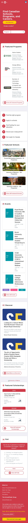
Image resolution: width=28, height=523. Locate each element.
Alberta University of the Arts (12, 367)
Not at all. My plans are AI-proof (14, 463)
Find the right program (12, 115)
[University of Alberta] (14, 380)
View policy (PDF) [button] (8, 514)
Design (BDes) (16, 65)
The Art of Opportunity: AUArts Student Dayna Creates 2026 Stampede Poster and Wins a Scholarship (12, 356)
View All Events (10, 295)
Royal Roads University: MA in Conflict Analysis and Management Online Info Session (20, 216)
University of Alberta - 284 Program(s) (14, 187)
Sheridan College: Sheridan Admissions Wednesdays (19, 280)
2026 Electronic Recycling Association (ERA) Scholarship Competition (13, 413)
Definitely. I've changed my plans (14, 452)
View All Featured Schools (13, 193)
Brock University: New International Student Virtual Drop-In (20, 237)
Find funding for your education (11, 126)
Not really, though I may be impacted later (13, 460)
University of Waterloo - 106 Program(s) (14, 173)
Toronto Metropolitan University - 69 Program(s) (14, 159)
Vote (14, 468)
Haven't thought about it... (12, 458)
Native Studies (16, 52)
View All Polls (14, 473)
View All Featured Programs (13, 102)
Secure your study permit (12, 132)
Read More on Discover (12, 373)
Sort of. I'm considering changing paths (14, 455)
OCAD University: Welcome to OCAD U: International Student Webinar (19, 259)
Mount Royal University (10, 335)
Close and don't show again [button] (14, 519)
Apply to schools (10, 120)
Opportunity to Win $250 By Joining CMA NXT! (12, 394)
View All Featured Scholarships (12, 428)
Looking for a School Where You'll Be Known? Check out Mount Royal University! (13, 325)
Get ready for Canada (11, 137)
